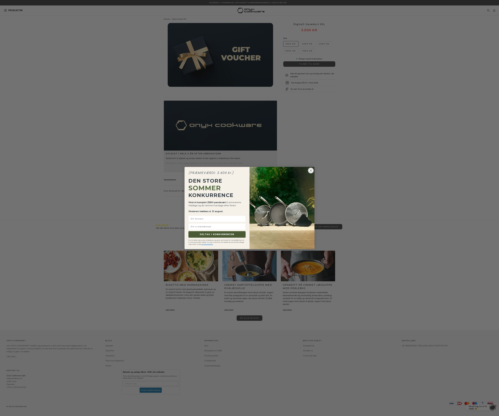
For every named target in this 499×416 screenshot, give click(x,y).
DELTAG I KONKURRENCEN (217, 234)
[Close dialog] (310, 170)
